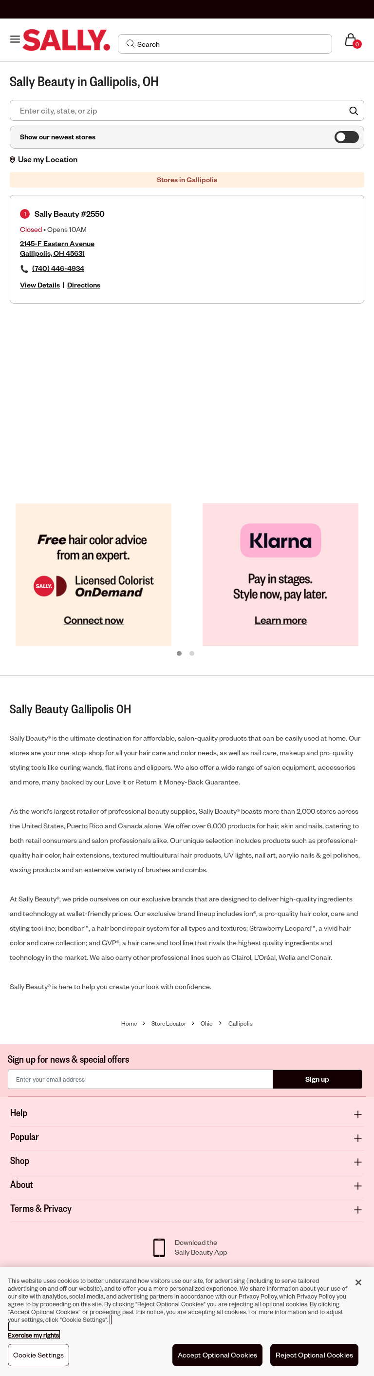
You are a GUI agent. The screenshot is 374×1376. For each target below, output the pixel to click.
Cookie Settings (38, 1354)
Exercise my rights (33, 1335)
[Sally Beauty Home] (66, 40)
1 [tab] (180, 654)
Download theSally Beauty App (201, 1247)
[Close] (358, 1282)
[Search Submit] (130, 43)
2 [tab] (192, 654)
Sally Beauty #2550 (70, 214)
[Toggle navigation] (15, 39)
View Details (40, 284)
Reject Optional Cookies (314, 1354)
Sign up (317, 1079)
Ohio (207, 1023)
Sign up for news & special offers (68, 1058)
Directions (83, 284)
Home (129, 1023)
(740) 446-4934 (58, 268)
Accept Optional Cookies (218, 1354)
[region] (187, 1321)
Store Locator (168, 1023)
